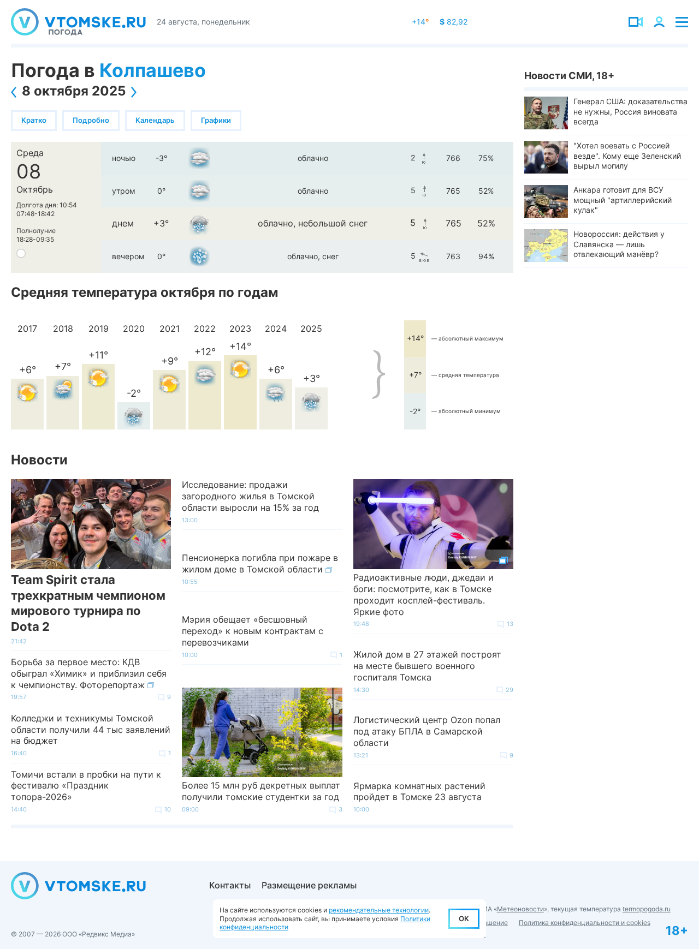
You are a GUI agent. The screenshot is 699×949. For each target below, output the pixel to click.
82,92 (453, 21)
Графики (216, 120)
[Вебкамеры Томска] (636, 22)
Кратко (33, 120)
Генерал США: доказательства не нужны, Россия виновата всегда (630, 111)
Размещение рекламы (309, 885)
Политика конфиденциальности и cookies (584, 922)
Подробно (91, 120)
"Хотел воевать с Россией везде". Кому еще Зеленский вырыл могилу (627, 155)
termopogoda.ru (647, 909)
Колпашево (152, 70)
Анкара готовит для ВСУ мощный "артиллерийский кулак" (622, 199)
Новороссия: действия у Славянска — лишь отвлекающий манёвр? (619, 243)
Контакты (230, 885)
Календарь (155, 120)
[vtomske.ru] (78, 21)
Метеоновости (520, 909)
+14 (420, 21)
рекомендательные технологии (379, 910)
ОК (464, 918)
